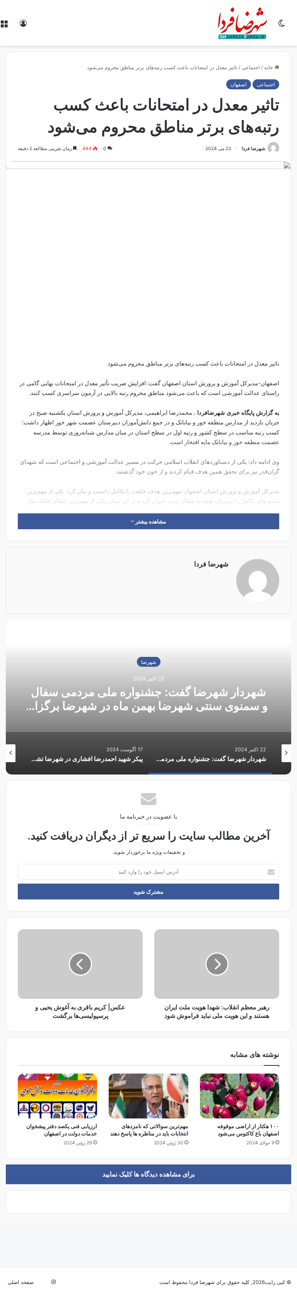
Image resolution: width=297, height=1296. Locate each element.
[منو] (4, 25)
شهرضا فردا (253, 148)
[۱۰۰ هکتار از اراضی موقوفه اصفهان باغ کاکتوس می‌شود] (239, 1096)
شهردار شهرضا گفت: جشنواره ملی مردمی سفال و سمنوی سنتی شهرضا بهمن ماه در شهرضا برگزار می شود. (148, 705)
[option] (148, 697)
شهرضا (148, 661)
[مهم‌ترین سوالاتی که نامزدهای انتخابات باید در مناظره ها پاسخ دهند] (148, 1096)
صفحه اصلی (21, 1282)
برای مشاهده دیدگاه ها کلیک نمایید (148, 1174)
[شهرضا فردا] (243, 22)
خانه (269, 67)
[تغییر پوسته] (281, 25)
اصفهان (238, 84)
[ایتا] (44, 1282)
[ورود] (23, 25)
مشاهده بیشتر (150, 521)
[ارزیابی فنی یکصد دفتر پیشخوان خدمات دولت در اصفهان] (57, 1096)
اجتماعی (251, 67)
